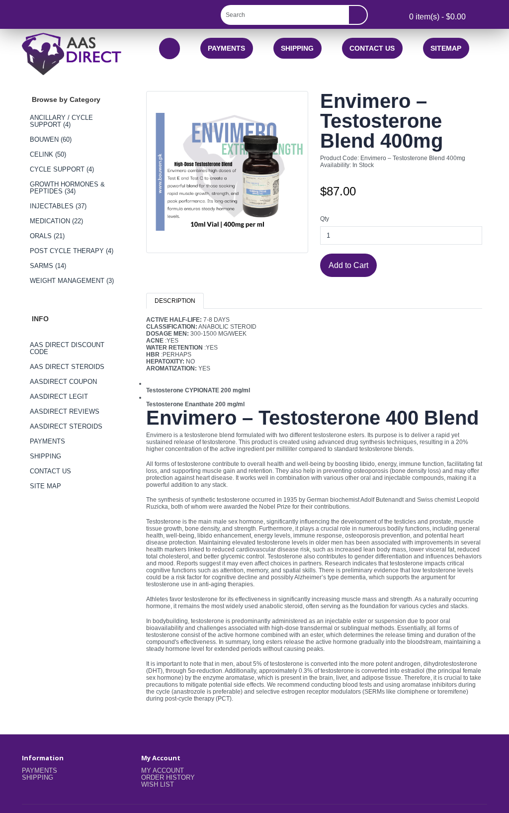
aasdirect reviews (64, 411)
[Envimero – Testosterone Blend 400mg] (227, 175)
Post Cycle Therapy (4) (71, 251)
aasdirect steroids (66, 426)
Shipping (297, 48)
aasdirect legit (59, 396)
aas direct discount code (67, 348)
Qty (324, 218)
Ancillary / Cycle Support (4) (61, 121)
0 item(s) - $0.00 (436, 16)
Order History (168, 777)
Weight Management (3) (72, 280)
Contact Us (372, 48)
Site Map (45, 486)
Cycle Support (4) (62, 169)
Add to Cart (348, 265)
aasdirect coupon (63, 381)
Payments (226, 48)
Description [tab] (175, 300)
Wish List (157, 784)
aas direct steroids (67, 366)
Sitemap (445, 48)
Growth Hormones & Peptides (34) (67, 188)
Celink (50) (48, 154)
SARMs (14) (48, 266)
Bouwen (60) (51, 139)
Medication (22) (56, 221)
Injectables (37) (58, 206)
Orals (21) (47, 236)
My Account (162, 770)
